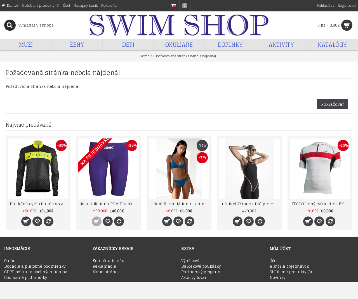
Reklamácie (104, 266)
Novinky (277, 277)
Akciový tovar (193, 277)
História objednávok (289, 266)
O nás (9, 260)
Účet (274, 260)
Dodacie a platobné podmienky (34, 266)
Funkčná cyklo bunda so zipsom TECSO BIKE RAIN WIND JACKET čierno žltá (39, 203)
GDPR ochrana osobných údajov (35, 272)
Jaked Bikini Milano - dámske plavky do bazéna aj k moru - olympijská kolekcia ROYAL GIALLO (180, 203)
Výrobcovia (191, 260)
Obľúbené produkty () (291, 272)
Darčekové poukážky (201, 266)
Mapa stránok (106, 272)
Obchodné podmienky (25, 277)
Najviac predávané (28, 124)
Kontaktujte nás (108, 260)
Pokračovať (332, 104)
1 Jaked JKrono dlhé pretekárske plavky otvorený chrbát (250, 203)
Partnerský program (200, 272)
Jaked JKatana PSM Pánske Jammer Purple (109, 203)
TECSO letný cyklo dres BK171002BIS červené (321, 203)
